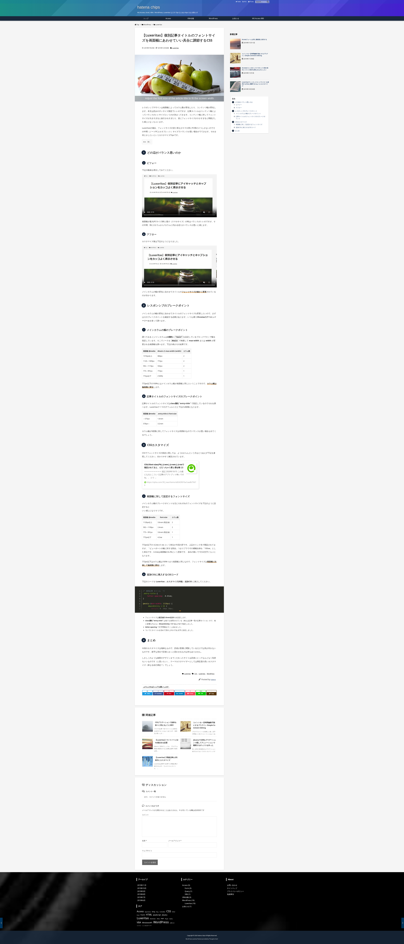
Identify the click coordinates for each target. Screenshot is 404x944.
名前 (144, 841)
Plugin (166, 918)
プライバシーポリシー (235, 891)
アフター (239, 108)
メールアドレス (174, 841)
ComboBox (162, 912)
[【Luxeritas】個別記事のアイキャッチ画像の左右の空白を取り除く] (1, 923)
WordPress (147, 25)
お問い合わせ (232, 885)
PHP (162, 919)
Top (138, 25)
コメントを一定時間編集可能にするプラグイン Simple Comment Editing (204, 725)
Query (171, 918)
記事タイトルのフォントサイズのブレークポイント (250, 117)
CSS (195, 674)
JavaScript (157, 915)
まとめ (237, 131)
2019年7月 (141, 897)
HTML (149, 914)
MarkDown (153, 918)
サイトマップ (232, 888)
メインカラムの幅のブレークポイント (248, 113)
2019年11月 (141, 885)
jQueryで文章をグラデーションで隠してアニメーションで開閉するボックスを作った (204, 742)
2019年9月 (141, 891)
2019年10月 (141, 888)
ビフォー (239, 105)
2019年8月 (141, 894)
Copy (220, 589)
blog (153, 912)
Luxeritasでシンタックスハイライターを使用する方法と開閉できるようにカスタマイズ (255, 84)
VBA (139, 922)
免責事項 (230, 894)
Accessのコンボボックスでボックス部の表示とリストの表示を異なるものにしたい (255, 69)
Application (148, 912)
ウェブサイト (147, 851)
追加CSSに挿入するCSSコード (246, 127)
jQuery (164, 915)
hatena (213, 679)
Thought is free (213, 939)
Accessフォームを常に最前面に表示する (254, 39)
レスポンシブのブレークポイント (246, 111)
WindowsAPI (147, 922)
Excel (138, 915)
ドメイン (139, 925)
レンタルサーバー (147, 925)
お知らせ (172, 923)
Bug (157, 912)
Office (158, 918)
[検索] (267, 2)
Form (143, 915)
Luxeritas (159, 25)
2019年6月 (141, 900)
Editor (173, 912)
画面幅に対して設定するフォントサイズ (249, 124)
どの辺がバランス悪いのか (244, 102)
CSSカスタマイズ (241, 122)
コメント (145, 815)
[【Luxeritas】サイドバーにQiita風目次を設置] (402, 923)
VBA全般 (186, 897)
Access (140, 911)
